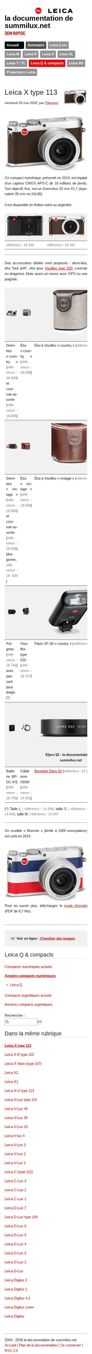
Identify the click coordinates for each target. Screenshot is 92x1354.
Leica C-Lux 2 (15, 1190)
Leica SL (66, 54)
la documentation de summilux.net (39, 21)
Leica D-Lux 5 (15, 1235)
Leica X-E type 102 (19, 1054)
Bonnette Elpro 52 (48, 771)
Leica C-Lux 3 (15, 1181)
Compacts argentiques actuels (28, 995)
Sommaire (36, 45)
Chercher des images (57, 938)
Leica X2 (11, 1073)
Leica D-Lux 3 (15, 1253)
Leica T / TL (16, 63)
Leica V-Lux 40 (16, 1109)
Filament (51, 103)
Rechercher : (15, 1015)
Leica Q (16, 985)
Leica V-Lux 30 (16, 1118)
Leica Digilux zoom (19, 1307)
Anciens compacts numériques (30, 976)
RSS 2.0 (11, 1351)
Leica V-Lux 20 (16, 1127)
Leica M (13, 54)
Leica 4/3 (76, 63)
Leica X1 (11, 1082)
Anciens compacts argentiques (28, 1004)
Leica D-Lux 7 (15, 1208)
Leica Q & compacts (47, 63)
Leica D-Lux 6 (15, 1226)
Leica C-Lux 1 (15, 1199)
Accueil (13, 45)
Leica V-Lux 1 (15, 1163)
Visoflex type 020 (58, 268)
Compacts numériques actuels (28, 967)
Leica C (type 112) (19, 1172)
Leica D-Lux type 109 (21, 1217)
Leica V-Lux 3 (15, 1145)
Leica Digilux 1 (16, 1289)
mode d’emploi (75, 906)
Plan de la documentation (38, 1345)
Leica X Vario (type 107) (23, 1063)
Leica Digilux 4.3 (17, 1298)
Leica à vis (58, 45)
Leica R (31, 54)
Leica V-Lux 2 (15, 1154)
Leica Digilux (14, 1316)
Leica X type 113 (18, 1045)
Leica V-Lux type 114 (21, 1100)
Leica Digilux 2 (16, 1280)
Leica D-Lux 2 (15, 1262)
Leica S (48, 54)
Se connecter (70, 1345)
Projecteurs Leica (21, 72)
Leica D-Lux (14, 1271)
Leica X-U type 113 (19, 1091)
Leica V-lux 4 (15, 1136)
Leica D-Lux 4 (15, 1244)
